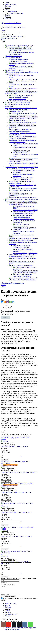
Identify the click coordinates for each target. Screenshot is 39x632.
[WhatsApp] (10, 302)
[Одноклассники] (5, 302)
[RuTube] (14, 624)
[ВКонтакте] (2, 302)
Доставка (8, 17)
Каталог (7, 8)
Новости (8, 6)
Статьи (7, 9)
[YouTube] (8, 624)
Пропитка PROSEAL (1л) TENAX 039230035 (16, 536)
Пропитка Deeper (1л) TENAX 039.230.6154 (16, 492)
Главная (7, 2)
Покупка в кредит (11, 614)
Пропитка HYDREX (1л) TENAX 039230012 (16, 512)
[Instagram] (3, 624)
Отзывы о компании (16, 13)
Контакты (8, 18)
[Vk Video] (19, 624)
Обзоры (7, 609)
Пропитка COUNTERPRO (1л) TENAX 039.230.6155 (19, 472)
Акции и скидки (10, 4)
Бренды (7, 605)
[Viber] (7, 302)
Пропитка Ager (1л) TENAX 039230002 (14, 446)
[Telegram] (13, 302)
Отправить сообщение (8, 596)
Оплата (7, 15)
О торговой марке (11, 11)
